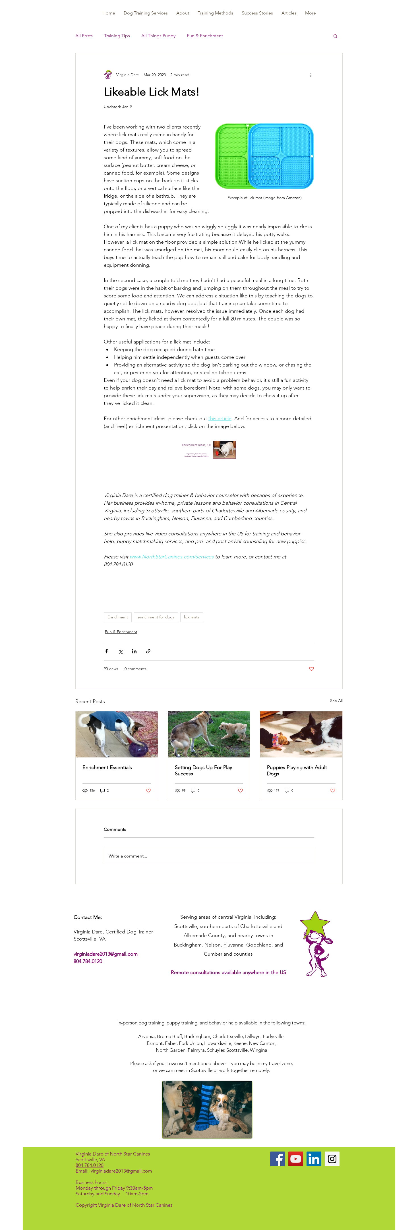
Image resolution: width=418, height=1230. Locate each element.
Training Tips (117, 35)
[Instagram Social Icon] (332, 1159)
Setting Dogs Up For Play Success (203, 770)
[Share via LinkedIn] (134, 651)
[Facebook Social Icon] (277, 1159)
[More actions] (310, 74)
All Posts (84, 35)
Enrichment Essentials (107, 767)
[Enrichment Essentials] (117, 734)
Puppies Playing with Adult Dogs (297, 770)
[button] (335, 36)
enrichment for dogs (156, 617)
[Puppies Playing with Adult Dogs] (301, 734)
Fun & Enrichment (205, 35)
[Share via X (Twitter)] (120, 651)
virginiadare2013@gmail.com (106, 954)
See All (336, 700)
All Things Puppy (158, 35)
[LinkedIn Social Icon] (314, 1159)
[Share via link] (148, 651)
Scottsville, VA (90, 1159)
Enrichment (117, 617)
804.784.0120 (88, 961)
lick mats (191, 617)
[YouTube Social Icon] (295, 1159)
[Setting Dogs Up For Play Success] (209, 734)
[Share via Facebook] (106, 651)
